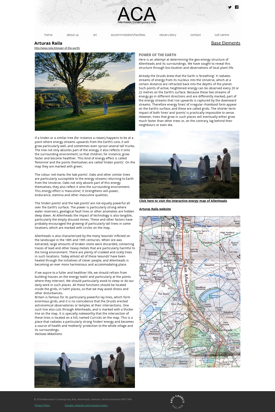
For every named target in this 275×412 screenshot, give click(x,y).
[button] (72, 35)
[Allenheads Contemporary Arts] (236, 7)
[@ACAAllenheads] (230, 7)
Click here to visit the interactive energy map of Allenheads (183, 201)
